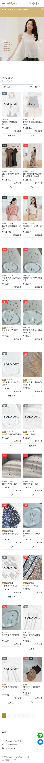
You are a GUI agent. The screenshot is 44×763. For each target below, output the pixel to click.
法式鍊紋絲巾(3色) (31, 584)
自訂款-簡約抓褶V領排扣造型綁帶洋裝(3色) (32, 174)
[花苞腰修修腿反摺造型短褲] (32, 104)
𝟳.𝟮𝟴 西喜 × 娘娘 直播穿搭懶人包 (14, 9)
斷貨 (32, 135)
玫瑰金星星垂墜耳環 (10, 633)
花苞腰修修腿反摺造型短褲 (32, 122)
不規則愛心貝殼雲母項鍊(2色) (11, 278)
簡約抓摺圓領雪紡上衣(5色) (11, 226)
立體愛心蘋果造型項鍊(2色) (32, 278)
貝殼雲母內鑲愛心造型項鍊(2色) (32, 330)
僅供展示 (11, 135)
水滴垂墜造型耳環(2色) (31, 533)
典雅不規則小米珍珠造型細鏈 (11, 382)
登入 (39, 3)
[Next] (40, 41)
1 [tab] (21, 64)
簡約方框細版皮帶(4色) (31, 635)
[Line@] (40, 735)
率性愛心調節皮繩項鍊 (11, 433)
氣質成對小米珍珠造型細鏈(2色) (32, 382)
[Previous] (3, 41)
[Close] (42, 9)
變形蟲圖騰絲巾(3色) (10, 532)
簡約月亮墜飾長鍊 (9, 482)
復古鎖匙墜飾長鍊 (30, 482)
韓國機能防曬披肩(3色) (10, 122)
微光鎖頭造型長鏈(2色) (10, 330)
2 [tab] (23, 64)
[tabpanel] (22, 39)
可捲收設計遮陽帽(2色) (31, 687)
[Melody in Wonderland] (11, 3)
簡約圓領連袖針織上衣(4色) (32, 226)
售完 (11, 445)
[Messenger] (40, 742)
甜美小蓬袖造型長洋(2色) (11, 174)
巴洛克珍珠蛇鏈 (29, 433)
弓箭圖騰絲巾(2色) (10, 584)
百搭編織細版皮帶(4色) (10, 687)
